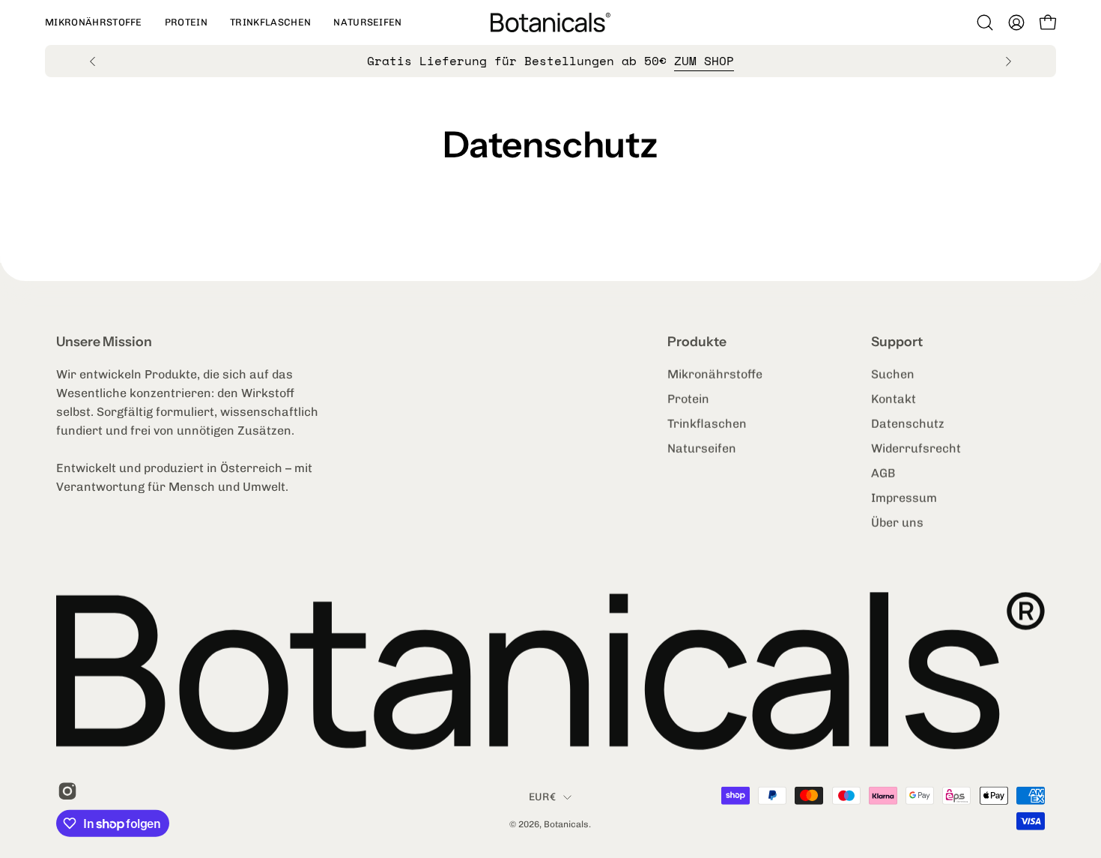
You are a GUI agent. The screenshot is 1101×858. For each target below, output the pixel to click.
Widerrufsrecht (916, 448)
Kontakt (893, 399)
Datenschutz (907, 424)
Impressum (904, 498)
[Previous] (93, 61)
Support (897, 341)
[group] (550, 61)
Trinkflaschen (707, 424)
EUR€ (542, 797)
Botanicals (566, 824)
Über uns (897, 523)
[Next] (1008, 61)
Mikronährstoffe (714, 374)
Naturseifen (701, 448)
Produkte (697, 341)
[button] (94, 22)
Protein (688, 399)
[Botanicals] (550, 22)
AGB (883, 473)
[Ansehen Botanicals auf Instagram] (64, 790)
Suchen (893, 374)
